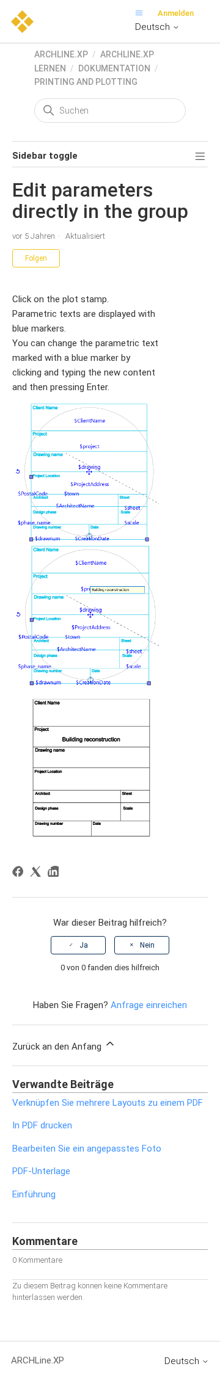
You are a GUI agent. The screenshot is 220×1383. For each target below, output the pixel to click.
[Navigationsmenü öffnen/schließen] (142, 13)
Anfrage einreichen (149, 1005)
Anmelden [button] (176, 13)
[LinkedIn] (55, 873)
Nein (147, 945)
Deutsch (153, 26)
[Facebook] (20, 873)
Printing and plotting (86, 82)
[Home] (22, 20)
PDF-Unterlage (41, 1171)
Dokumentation (114, 68)
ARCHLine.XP (61, 54)
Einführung (34, 1194)
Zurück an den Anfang (58, 1046)
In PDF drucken (42, 1125)
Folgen (36, 258)
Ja (83, 945)
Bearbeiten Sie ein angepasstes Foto (86, 1148)
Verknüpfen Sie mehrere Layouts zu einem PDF (107, 1102)
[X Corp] (37, 873)
